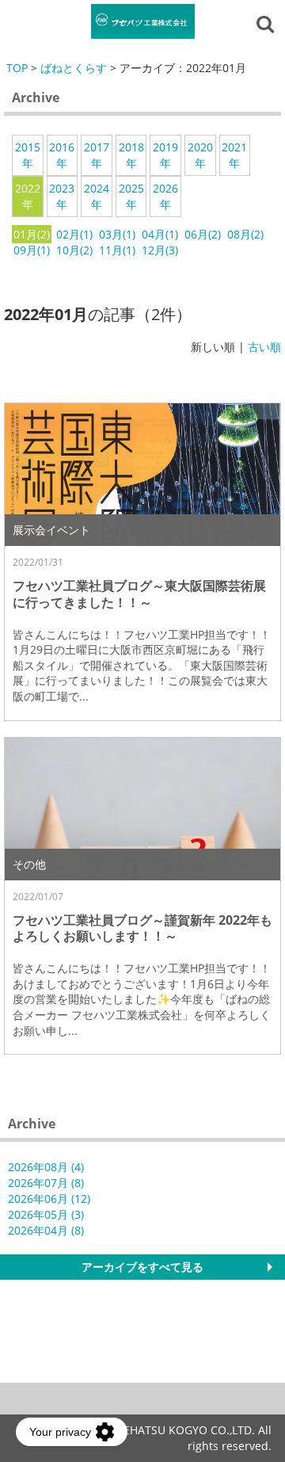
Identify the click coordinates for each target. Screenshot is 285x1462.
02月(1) (74, 234)
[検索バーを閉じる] (267, 23)
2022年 (27, 196)
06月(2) (202, 234)
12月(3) (160, 250)
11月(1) (117, 250)
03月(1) (117, 234)
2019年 (165, 154)
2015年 (27, 154)
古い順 (264, 346)
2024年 (96, 196)
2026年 (165, 196)
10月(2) (74, 250)
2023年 (61, 196)
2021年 (234, 154)
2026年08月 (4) (46, 1166)
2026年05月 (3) (46, 1214)
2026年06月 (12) (49, 1198)
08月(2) (245, 234)
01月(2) (31, 234)
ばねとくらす (73, 67)
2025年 (131, 196)
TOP (17, 67)
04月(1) (160, 234)
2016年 (61, 154)
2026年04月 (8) (46, 1230)
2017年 (96, 154)
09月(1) (31, 250)
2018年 (131, 154)
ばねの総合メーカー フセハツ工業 (142, 21)
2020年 (200, 154)
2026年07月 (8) (46, 1182)
